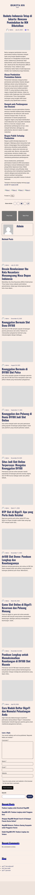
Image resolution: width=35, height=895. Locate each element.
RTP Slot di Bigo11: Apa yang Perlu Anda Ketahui (17, 513)
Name (4, 761)
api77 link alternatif (8, 866)
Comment (5, 740)
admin (11, 30)
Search (4, 793)
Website (4, 773)
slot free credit (6, 868)
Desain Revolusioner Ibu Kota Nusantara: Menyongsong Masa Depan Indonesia (16, 274)
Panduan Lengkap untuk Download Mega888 (15, 808)
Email (4, 767)
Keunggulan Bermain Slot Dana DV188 (16, 323)
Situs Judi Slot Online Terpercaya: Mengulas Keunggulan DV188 (14, 465)
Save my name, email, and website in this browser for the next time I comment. (17, 782)
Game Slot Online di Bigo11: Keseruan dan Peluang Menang (17, 607)
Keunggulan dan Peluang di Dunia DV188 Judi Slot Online (17, 417)
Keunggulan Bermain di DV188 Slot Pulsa (15, 370)
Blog (12, 195)
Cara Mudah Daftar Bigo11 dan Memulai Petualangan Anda (16, 711)
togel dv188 (14, 185)
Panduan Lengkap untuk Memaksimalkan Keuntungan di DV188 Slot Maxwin (16, 659)
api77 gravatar (6, 870)
